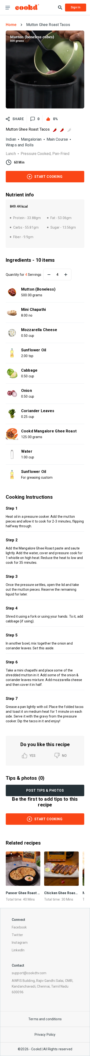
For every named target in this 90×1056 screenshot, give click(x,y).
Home (11, 24)
